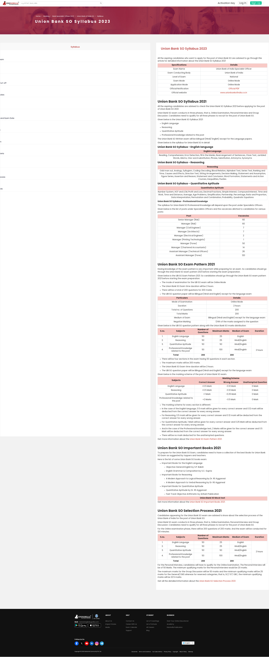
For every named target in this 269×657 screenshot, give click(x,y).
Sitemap (190, 651)
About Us (108, 621)
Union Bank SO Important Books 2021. (207, 501)
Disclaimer (134, 651)
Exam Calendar (131, 627)
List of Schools (151, 624)
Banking (46, 16)
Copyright (175, 651)
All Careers (150, 627)
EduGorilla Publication (175, 627)
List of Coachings (152, 621)
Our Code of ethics (157, 651)
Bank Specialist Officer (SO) (63, 16)
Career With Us (131, 624)
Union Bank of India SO (85, 16)
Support (129, 630)
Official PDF (234, 88)
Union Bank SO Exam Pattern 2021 (206, 439)
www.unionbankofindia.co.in (233, 92)
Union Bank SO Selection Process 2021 (217, 581)
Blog (147, 630)
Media (107, 627)
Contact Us (130, 621)
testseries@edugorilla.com (89, 622)
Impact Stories (110, 624)
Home (38, 16)
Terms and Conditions (145, 651)
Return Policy (183, 651)
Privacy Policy (167, 651)
